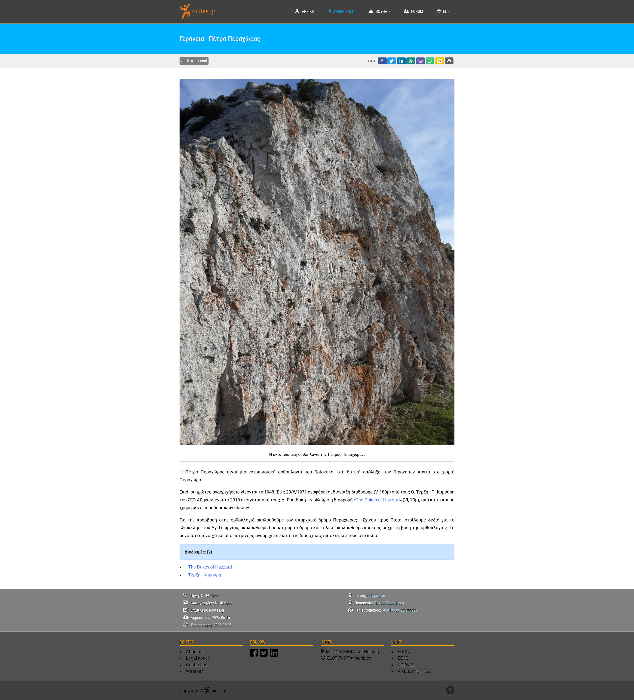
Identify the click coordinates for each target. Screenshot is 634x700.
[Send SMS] (430, 60)
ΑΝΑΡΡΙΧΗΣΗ (344, 11)
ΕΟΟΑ (403, 651)
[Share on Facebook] (382, 60)
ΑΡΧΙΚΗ (308, 11)
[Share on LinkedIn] (401, 60)
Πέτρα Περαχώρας (389, 603)
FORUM (417, 11)
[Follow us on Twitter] (264, 655)
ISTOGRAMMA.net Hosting (351, 651)
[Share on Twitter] (391, 60)
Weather (194, 671)
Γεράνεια (378, 595)
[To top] (450, 691)
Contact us (196, 664)
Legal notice (198, 658)
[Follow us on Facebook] (254, 655)
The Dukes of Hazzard (377, 499)
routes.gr (203, 11)
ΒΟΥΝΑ (381, 11)
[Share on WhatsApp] (410, 60)
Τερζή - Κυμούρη (204, 574)
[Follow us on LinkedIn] (274, 655)
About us (195, 651)
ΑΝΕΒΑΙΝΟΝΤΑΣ (414, 671)
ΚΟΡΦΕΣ (406, 664)
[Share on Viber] (420, 60)
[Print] (449, 60)
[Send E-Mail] (439, 60)
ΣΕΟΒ (403, 658)
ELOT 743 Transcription (349, 658)
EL (445, 11)
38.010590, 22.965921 (400, 610)
